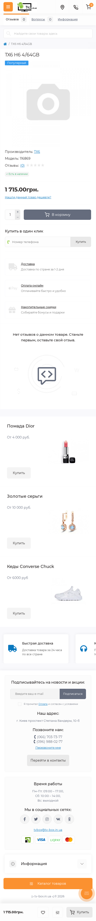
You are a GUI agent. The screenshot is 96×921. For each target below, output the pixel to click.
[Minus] (17, 217)
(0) (22, 165)
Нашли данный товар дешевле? (28, 197)
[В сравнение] (57, 912)
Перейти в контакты (48, 760)
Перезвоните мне (48, 747)
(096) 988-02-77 (49, 742)
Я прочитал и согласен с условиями (51, 704)
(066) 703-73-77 (49, 737)
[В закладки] (43, 912)
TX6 (37, 152)
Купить (19, 473)
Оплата (43, 704)
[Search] (8, 33)
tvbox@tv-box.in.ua (48, 830)
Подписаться (72, 694)
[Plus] (17, 212)
